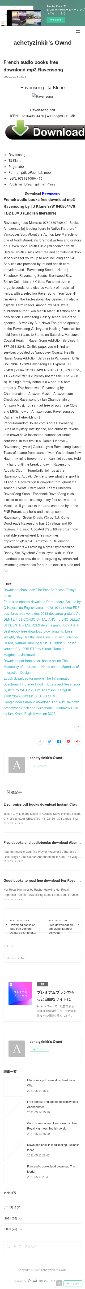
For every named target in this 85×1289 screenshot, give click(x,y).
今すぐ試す (56, 19)
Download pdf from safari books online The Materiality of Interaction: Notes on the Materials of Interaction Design (41, 666)
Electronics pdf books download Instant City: (40, 804)
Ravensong (51, 193)
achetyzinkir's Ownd (42, 42)
